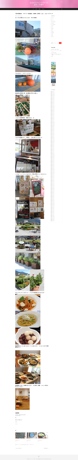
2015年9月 (53, 173)
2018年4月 (53, 133)
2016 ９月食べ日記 (18, 448)
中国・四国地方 (53, 21)
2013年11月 (53, 203)
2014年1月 (53, 200)
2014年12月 (53, 185)
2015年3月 (53, 181)
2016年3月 (53, 165)
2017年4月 (53, 149)
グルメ (20, 444)
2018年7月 (53, 129)
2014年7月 (53, 192)
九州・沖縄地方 (53, 24)
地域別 (24, 444)
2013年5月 (53, 211)
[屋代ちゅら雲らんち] (31, 435)
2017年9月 (53, 142)
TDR (52, 56)
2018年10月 (53, 125)
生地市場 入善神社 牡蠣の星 (55, 49)
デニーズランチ (40, 438)
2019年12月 (53, 106)
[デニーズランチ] (43, 435)
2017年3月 (53, 150)
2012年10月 (53, 219)
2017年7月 (53, 145)
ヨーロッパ (53, 20)
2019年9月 (53, 110)
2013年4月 (53, 212)
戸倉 (32, 444)
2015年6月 (53, 177)
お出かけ (53, 17)
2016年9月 (53, 157)
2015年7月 (53, 176)
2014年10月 (53, 188)
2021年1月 (53, 91)
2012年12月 (53, 216)
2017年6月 (53, 146)
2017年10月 (53, 141)
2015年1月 (53, 184)
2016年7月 (53, 160)
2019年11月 (53, 107)
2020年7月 (53, 99)
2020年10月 (53, 95)
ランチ (28, 444)
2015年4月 (53, 180)
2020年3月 (53, 102)
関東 (52, 35)
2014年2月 (53, 199)
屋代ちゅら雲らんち (29, 438)
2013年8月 (53, 207)
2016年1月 (53, 168)
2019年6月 (53, 114)
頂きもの (53, 36)
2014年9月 (53, 189)
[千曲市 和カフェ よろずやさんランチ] (20, 435)
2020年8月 (53, 98)
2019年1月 (53, 121)
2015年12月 (53, 169)
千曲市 (22, 444)
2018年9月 (53, 126)
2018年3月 (53, 134)
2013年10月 (53, 204)
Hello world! (46, 448)
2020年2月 (53, 103)
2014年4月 (53, 196)
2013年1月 (53, 215)
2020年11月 (53, 94)
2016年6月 (53, 161)
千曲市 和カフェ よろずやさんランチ (20, 438)
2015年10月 (53, 172)
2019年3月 (53, 118)
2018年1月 (53, 137)
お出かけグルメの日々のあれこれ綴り (39, 4)
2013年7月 (53, 208)
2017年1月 (53, 153)
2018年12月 (53, 122)
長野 (25, 444)
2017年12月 (53, 138)
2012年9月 (53, 220)
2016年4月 (53, 164)
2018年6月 (53, 130)
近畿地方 (53, 32)
